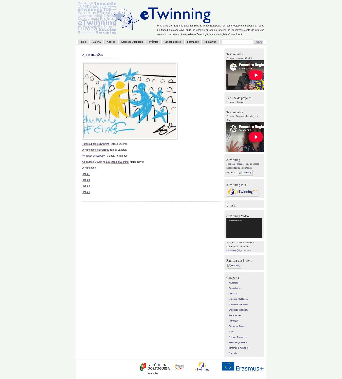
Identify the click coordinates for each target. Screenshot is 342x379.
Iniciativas (210, 42)
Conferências (235, 288)
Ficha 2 (86, 180)
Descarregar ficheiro (235, 220)
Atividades (233, 283)
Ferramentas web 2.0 (93, 155)
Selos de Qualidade (132, 42)
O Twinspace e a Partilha (95, 149)
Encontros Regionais (239, 310)
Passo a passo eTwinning (95, 144)
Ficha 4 (86, 192)
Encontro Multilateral (238, 299)
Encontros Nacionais (239, 304)
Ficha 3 (86, 185)
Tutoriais (233, 353)
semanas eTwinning (238, 348)
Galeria (97, 42)
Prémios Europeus (237, 337)
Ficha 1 (86, 174)
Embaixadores (173, 42)
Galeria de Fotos (237, 326)
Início (83, 42)
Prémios (154, 42)
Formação (193, 42)
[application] (244, 228)
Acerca (111, 42)
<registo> (240, 164)
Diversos (233, 293)
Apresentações (92, 54)
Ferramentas (235, 315)
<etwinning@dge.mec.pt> (238, 250)
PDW (231, 331)
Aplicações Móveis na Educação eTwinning (105, 162)
